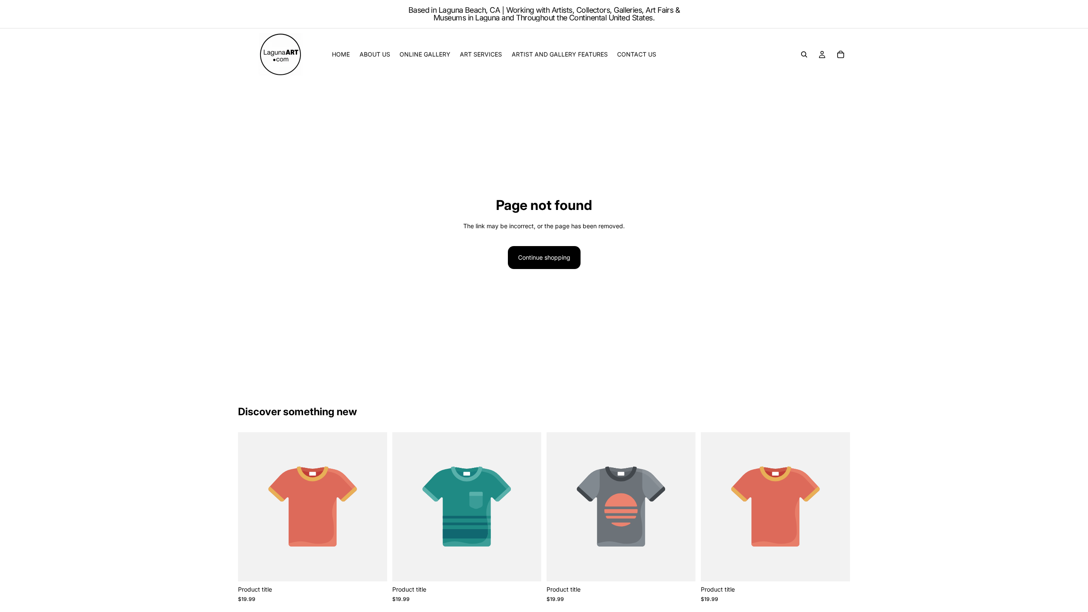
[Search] (804, 54)
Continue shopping (544, 257)
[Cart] (840, 54)
